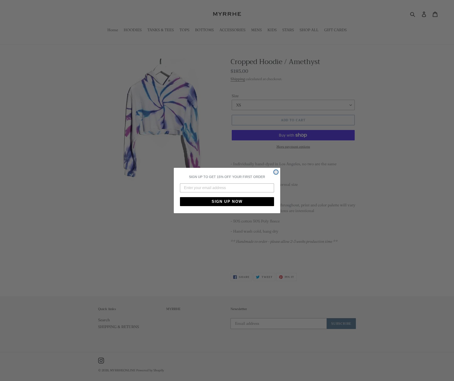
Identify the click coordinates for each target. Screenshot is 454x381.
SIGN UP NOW (227, 201)
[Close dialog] (276, 172)
